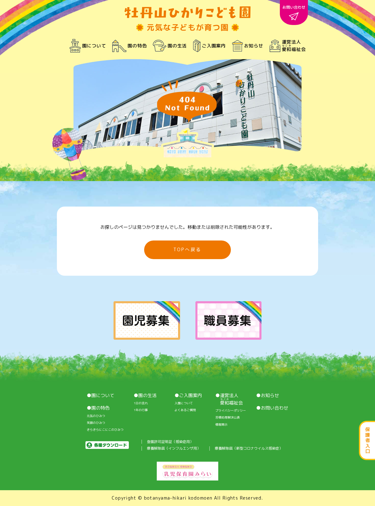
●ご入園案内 (188, 395)
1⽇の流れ (141, 403)
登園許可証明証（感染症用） (170, 442)
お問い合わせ (293, 7)
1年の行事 (141, 410)
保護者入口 (367, 440)
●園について (100, 395)
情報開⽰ (221, 424)
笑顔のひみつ (96, 423)
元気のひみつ (96, 416)
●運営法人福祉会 (229, 399)
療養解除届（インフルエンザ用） (174, 448)
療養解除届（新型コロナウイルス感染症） (249, 448)
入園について (183, 403)
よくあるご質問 (185, 410)
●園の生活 (145, 395)
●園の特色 (98, 408)
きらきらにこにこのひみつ (105, 430)
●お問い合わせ (272, 408)
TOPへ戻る (187, 249)
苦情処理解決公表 (227, 417)
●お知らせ (267, 395)
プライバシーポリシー (230, 410)
